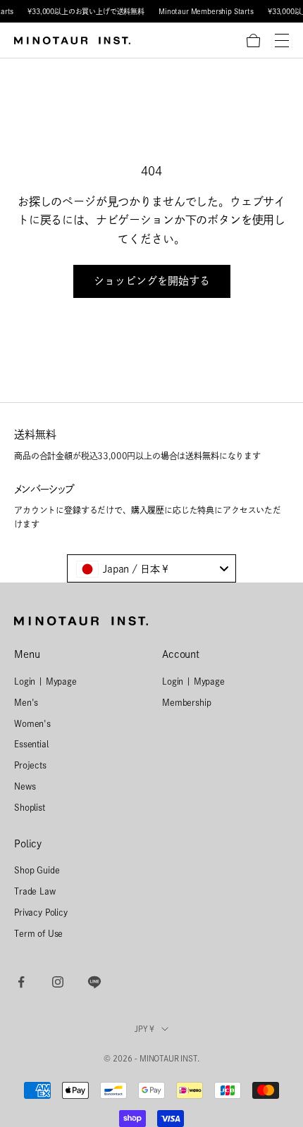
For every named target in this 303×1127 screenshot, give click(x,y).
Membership (186, 702)
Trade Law (35, 891)
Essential (31, 744)
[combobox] (151, 568)
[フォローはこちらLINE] (94, 982)
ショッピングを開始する (152, 280)
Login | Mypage (45, 681)
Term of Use (38, 933)
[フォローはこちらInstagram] (58, 982)
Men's (26, 702)
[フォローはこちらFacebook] (21, 982)
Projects (30, 765)
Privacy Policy (41, 912)
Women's (32, 723)
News (24, 786)
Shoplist (29, 807)
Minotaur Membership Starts (206, 11)
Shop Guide (36, 870)
